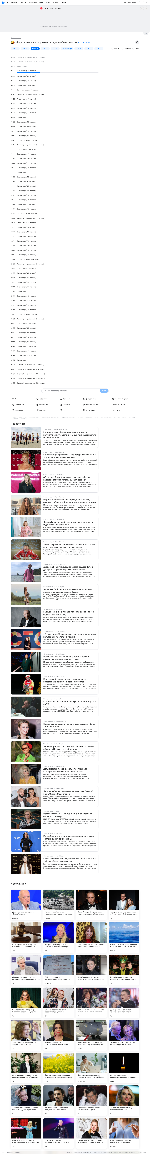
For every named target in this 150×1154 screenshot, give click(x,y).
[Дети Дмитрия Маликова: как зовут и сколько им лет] (26, 1035)
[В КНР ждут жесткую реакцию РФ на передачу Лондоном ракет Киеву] (91, 1035)
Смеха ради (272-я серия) (26, 209)
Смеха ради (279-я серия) (26, 250)
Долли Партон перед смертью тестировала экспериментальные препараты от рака (65, 770)
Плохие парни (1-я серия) (26, 99)
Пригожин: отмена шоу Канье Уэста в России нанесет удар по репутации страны (66, 658)
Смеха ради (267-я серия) (26, 163)
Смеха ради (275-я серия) (26, 241)
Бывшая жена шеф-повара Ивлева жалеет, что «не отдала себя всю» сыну (68, 613)
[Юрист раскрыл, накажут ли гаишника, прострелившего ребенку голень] (26, 937)
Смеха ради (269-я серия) (26, 195)
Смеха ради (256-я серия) (26, 131)
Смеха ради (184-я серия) (26, 126)
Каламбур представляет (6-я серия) (30, 145)
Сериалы (127, 49)
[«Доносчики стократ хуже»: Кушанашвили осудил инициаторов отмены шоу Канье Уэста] (91, 1100)
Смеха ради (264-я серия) (26, 113)
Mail (3, 1152)
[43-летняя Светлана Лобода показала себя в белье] (124, 1100)
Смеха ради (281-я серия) (26, 255)
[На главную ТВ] (6, 2)
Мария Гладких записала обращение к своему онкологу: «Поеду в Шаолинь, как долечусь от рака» (69, 500)
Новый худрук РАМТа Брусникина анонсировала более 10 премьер (67, 815)
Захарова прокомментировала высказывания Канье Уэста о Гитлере (69, 725)
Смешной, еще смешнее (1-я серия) (30, 62)
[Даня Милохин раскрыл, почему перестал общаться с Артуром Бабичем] (26, 1068)
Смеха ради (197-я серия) (26, 227)
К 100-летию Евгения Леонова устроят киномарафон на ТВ (69, 702)
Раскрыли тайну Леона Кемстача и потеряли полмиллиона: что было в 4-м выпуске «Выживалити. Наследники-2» (70, 435)
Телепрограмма (16, 38)
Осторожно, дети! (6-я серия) (28, 214)
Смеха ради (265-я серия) (26, 154)
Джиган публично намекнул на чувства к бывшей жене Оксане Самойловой (68, 792)
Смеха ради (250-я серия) (26, 236)
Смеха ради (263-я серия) (26, 108)
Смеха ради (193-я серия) (26, 186)
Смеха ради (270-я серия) (26, 200)
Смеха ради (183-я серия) (26, 122)
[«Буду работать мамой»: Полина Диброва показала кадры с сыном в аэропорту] (91, 937)
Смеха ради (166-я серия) (26, 71)
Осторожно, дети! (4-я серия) (28, 90)
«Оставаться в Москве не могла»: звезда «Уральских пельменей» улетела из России (69, 635)
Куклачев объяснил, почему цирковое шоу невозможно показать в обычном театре (64, 680)
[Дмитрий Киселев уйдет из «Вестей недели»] (26, 905)
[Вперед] (146, 8)
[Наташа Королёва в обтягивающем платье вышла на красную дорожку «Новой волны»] (58, 1035)
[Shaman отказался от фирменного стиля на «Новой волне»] (58, 1133)
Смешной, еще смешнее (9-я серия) (30, 365)
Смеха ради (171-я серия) (26, 81)
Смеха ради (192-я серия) (26, 181)
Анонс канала (22, 66)
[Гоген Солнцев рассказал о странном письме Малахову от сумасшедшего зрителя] (124, 970)
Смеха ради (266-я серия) (26, 159)
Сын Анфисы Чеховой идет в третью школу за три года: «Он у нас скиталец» (68, 523)
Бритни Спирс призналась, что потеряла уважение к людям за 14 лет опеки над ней (69, 456)
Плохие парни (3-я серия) (26, 223)
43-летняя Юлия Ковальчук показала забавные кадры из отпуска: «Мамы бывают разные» (67, 478)
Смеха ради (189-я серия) (26, 177)
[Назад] (142, 8)
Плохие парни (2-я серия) (26, 149)
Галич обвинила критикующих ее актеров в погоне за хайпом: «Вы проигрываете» (70, 859)
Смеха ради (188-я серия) (26, 136)
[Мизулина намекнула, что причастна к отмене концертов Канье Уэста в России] (58, 937)
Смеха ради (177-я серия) (26, 85)
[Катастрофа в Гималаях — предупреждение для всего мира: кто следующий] (58, 905)
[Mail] (3, 2)
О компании (9, 1152)
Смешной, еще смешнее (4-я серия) (30, 369)
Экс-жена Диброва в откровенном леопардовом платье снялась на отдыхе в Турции (67, 590)
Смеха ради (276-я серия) (26, 246)
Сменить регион (85, 43)
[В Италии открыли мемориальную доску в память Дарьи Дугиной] (58, 970)
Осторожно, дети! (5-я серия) (28, 140)
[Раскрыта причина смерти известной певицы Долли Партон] (26, 1133)
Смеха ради (21, 117)
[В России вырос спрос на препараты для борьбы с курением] (124, 1133)
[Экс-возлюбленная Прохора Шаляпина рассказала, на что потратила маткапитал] (26, 1003)
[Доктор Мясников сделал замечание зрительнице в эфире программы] (124, 1003)
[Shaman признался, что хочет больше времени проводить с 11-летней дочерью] (26, 970)
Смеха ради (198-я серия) (26, 232)
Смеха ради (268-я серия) (26, 168)
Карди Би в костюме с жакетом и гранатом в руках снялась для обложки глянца (68, 837)
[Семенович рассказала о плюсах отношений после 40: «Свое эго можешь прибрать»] (91, 1133)
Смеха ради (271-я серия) (26, 204)
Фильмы (117, 49)
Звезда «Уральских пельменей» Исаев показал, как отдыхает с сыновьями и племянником (69, 545)
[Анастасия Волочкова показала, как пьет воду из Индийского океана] (26, 1100)
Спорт (137, 49)
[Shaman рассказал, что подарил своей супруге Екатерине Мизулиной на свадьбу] (124, 1035)
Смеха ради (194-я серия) (26, 191)
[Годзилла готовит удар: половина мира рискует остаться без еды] (124, 937)
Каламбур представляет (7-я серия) (30, 218)
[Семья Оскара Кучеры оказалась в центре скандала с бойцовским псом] (91, 905)
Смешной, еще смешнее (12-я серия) (31, 57)
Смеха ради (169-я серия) (26, 76)
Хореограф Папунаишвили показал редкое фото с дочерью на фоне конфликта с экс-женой (68, 568)
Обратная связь (141, 1152)
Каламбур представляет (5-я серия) (30, 94)
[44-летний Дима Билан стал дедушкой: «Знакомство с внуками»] (58, 1100)
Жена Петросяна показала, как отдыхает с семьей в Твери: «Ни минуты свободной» (68, 747)
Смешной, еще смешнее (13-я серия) (31, 374)
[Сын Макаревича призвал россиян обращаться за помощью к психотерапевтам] (58, 1003)
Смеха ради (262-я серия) (26, 104)
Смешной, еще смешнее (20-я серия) (31, 378)
